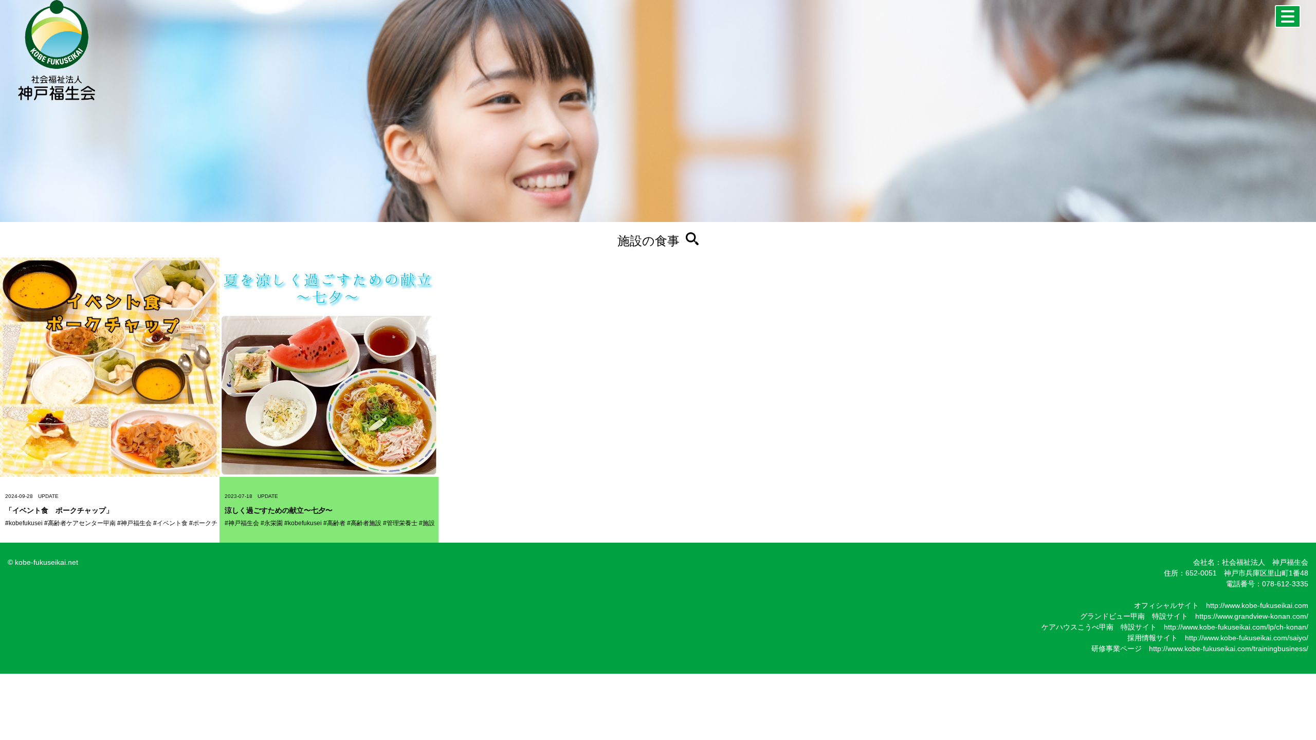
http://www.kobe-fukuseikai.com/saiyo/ (1246, 638)
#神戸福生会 (134, 523)
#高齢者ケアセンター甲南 (80, 523)
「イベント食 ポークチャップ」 (59, 510)
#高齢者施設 (364, 523)
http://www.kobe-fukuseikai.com (1257, 605)
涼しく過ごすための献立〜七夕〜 (279, 510)
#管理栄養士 (400, 523)
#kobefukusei (24, 523)
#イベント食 (170, 523)
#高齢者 (334, 523)
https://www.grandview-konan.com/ (1251, 616)
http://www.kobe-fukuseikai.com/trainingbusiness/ (1228, 648)
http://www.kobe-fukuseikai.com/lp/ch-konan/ (1236, 627)
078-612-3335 (1285, 584)
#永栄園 (272, 523)
